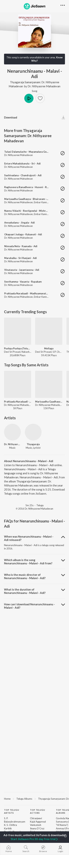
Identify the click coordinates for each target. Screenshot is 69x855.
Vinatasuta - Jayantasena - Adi (21, 269)
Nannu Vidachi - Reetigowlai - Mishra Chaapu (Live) (33, 210)
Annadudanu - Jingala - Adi (19, 222)
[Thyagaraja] (33, 432)
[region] (34, 798)
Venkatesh (35, 824)
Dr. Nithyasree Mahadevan (44, 86)
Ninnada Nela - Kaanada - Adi (20, 246)
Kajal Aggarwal (38, 821)
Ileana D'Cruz (37, 828)
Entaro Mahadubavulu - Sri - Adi (22, 163)
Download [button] (10, 117)
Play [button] (28, 98)
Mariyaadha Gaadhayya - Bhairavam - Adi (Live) (31, 198)
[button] (40, 98)
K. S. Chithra (10, 824)
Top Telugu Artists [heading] (11, 811)
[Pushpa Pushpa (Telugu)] (17, 331)
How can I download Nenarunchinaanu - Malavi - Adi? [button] (29, 606)
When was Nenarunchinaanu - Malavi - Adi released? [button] (28, 538)
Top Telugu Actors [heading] (37, 811)
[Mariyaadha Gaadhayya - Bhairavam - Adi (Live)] (48, 384)
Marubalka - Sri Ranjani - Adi (20, 258)
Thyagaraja (33, 444)
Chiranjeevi (36, 818)
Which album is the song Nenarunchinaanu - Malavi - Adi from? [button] (28, 561)
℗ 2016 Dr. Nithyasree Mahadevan (34, 508)
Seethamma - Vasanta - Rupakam (23, 281)
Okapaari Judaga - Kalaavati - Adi (23, 234)
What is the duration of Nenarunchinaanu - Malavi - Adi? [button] (24, 591)
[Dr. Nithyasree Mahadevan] (12, 432)
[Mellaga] (48, 331)
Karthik (8, 828)
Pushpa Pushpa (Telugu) (17, 348)
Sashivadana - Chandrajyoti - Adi (23, 175)
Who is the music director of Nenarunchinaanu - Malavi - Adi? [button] (24, 576)
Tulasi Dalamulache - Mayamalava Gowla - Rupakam (33, 151)
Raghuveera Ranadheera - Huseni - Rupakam (30, 187)
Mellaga (48, 348)
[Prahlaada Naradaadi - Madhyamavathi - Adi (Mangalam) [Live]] (17, 384)
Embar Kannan (41, 202)
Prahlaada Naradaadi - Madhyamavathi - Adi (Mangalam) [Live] (17, 401)
